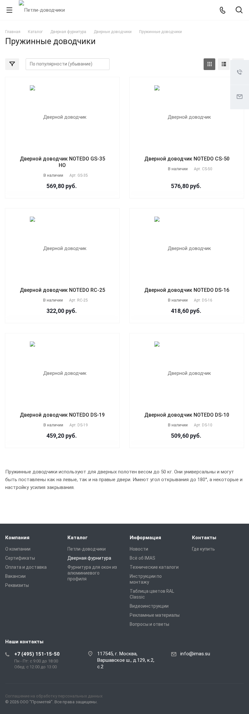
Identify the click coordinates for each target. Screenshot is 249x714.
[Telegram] (221, 697)
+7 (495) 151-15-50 (37, 654)
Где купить (203, 549)
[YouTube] (237, 697)
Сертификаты (20, 558)
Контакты (204, 538)
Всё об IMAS (142, 558)
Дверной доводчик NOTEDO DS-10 (186, 415)
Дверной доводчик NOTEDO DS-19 (62, 415)
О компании (17, 549)
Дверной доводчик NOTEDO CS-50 (187, 159)
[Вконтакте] (206, 697)
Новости (139, 549)
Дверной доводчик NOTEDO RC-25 (62, 290)
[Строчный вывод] (224, 64)
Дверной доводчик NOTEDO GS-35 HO (62, 162)
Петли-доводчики (86, 549)
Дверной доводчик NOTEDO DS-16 (186, 290)
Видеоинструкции (149, 606)
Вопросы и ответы (149, 624)
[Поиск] (239, 10)
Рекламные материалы (155, 615)
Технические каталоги (154, 567)
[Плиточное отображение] (209, 64)
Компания (17, 538)
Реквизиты (17, 585)
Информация (145, 538)
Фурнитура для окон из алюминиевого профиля (92, 573)
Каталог (77, 538)
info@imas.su (195, 654)
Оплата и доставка (26, 567)
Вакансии (15, 576)
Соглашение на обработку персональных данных (53, 696)
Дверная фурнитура (89, 558)
